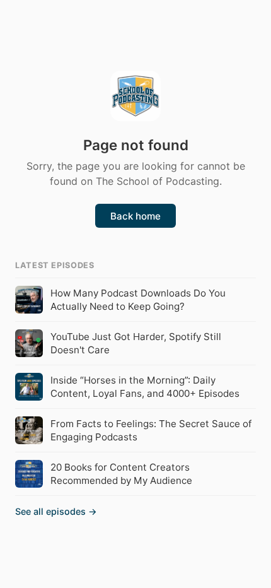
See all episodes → (56, 511)
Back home (135, 216)
